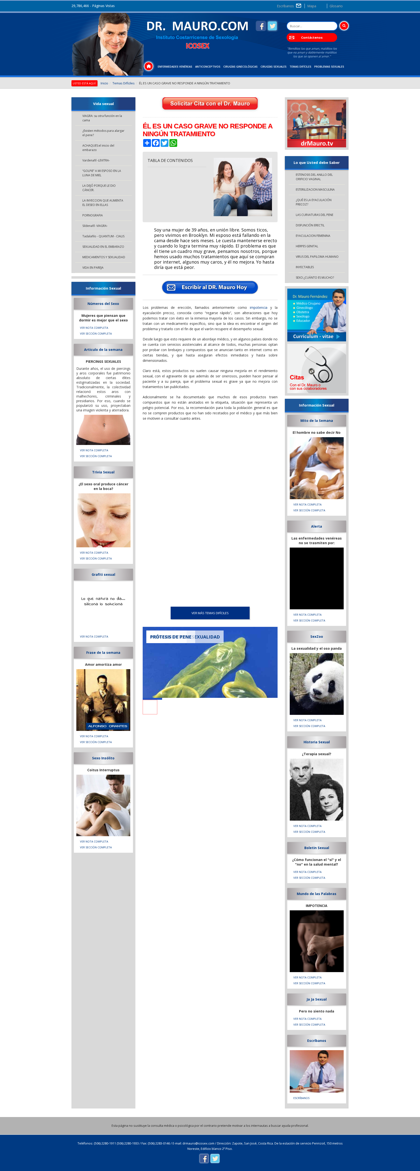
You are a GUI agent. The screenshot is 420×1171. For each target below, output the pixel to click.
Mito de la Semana (316, 420)
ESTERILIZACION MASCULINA (315, 189)
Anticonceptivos (207, 66)
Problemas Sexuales (329, 66)
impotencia (258, 307)
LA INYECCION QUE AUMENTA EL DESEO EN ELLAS (102, 202)
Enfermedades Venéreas (175, 66)
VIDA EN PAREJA (93, 268)
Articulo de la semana (103, 349)
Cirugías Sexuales (274, 66)
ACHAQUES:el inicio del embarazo (98, 147)
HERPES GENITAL (307, 246)
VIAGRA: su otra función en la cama (102, 118)
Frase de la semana (103, 652)
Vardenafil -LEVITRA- (96, 160)
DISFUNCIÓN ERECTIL (310, 225)
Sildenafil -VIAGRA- (95, 226)
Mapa (311, 6)
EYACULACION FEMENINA (313, 236)
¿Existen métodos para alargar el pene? (103, 133)
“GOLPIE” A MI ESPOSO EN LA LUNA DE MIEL (101, 173)
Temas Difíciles (300, 66)
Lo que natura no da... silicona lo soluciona (103, 601)
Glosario (336, 6)
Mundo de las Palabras (316, 893)
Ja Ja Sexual (316, 999)
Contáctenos (312, 37)
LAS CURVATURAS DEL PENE (314, 215)
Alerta (316, 526)
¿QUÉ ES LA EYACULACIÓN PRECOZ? (314, 202)
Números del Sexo (103, 303)
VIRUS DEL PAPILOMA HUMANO (317, 257)
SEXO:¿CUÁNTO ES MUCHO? (315, 277)
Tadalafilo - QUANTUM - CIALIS (103, 236)
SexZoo (316, 636)
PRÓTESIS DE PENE (171, 637)
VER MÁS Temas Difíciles (210, 613)
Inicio (104, 83)
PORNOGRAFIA (92, 215)
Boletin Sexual (316, 847)
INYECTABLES (305, 267)
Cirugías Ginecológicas (240, 66)
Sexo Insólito (103, 758)
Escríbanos (285, 6)
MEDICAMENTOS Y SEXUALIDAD (103, 257)
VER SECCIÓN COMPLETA (96, 333)
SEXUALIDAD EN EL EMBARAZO (103, 247)
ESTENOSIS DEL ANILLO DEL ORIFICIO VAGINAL (314, 177)
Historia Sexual (317, 742)
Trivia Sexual (103, 472)
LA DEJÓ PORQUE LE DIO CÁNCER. (99, 188)
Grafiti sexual (103, 574)
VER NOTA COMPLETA (94, 327)
